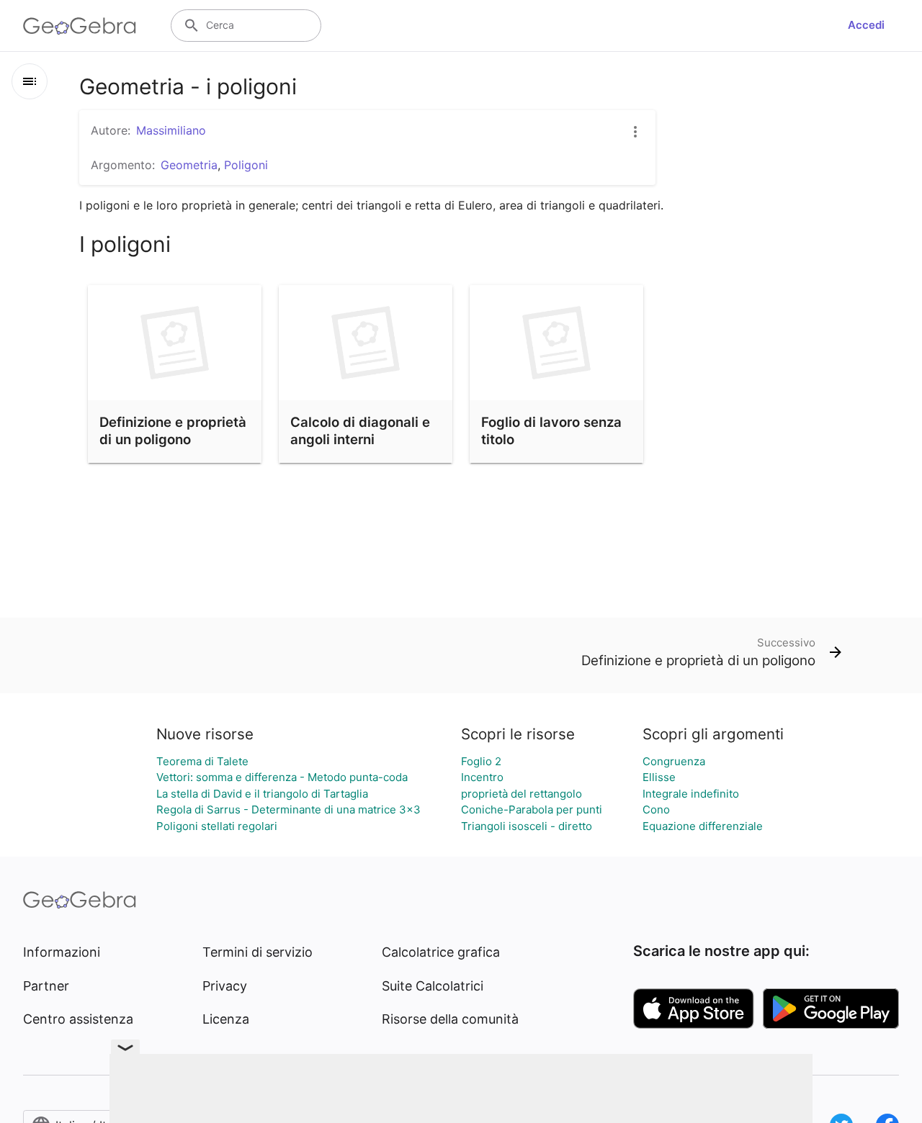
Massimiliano (171, 130)
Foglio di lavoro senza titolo (551, 430)
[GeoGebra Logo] (79, 26)
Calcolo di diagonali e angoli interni (360, 430)
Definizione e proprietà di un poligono (172, 430)
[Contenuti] (30, 81)
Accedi (866, 25)
